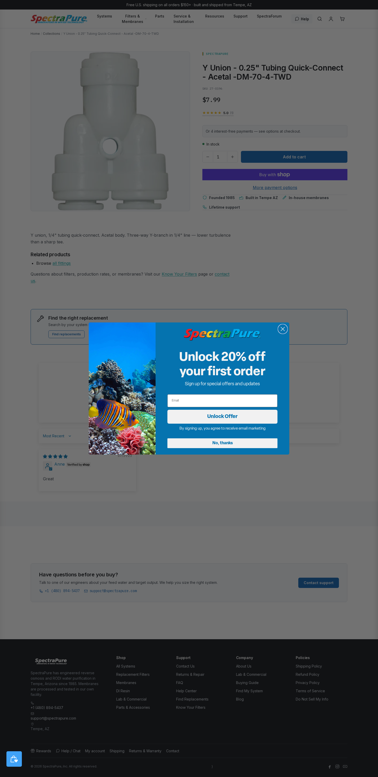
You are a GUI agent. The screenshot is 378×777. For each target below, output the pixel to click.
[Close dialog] (282, 329)
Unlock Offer (222, 416)
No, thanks (222, 443)
